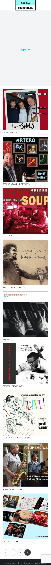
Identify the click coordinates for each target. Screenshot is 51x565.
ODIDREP (7, 236)
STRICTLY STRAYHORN (13, 386)
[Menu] (25, 14)
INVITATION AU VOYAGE (14, 287)
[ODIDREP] (25, 211)
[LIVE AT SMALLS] (25, 109)
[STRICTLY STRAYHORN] (25, 363)
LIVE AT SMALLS (10, 132)
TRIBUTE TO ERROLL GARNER (16, 438)
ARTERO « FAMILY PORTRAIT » (16, 184)
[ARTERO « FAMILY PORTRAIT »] (25, 159)
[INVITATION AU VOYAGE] (25, 262)
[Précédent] (6, 552)
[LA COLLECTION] (25, 516)
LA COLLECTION (10, 541)
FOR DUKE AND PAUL (13, 489)
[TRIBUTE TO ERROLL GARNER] (25, 413)
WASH (6, 339)
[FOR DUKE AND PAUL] (25, 464)
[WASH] (25, 314)
